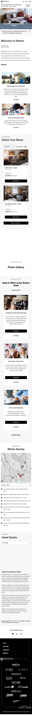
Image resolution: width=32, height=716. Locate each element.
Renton (28, 621)
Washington (22, 621)
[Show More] (26, 168)
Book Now (16, 331)
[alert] (1, 31)
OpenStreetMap (23, 482)
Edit (28, 5)
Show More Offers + (16, 435)
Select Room (16, 181)
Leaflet (17, 482)
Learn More (16, 99)
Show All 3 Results (15, 223)
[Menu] (30, 1)
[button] (3, 455)
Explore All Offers (16, 290)
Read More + (4, 64)
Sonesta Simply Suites (6, 621)
